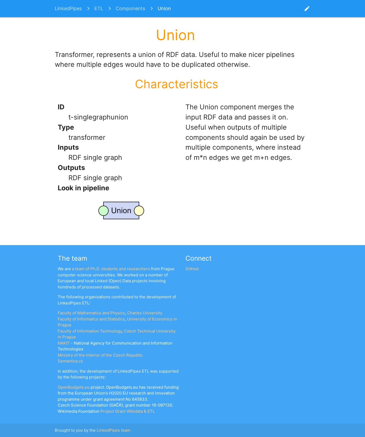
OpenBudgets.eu (74, 387)
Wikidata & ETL (141, 411)
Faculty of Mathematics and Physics (91, 312)
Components (130, 8)
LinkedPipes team (113, 430)
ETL (98, 8)
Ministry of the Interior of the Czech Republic (100, 355)
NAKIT (64, 343)
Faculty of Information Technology (90, 331)
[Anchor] (202, 34)
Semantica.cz (70, 360)
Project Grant (113, 411)
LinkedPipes (68, 8)
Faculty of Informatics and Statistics (91, 319)
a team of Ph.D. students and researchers (111, 268)
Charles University (144, 312)
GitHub (192, 268)
